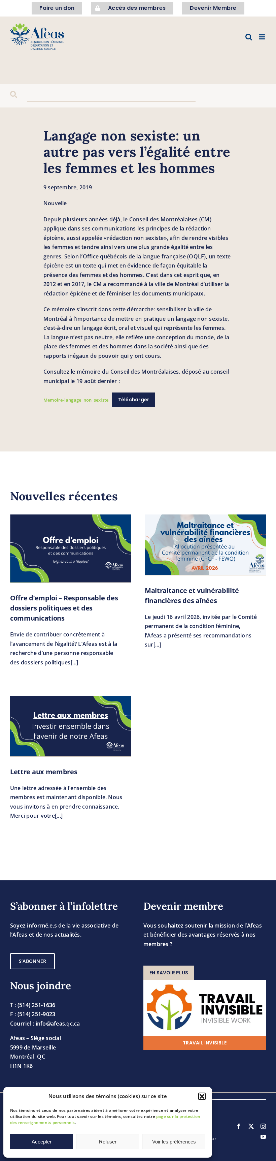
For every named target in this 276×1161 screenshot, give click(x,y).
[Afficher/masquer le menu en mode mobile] (262, 36)
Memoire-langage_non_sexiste (75, 400)
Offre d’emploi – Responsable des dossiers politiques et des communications (64, 608)
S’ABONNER (32, 961)
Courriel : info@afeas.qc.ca (45, 1023)
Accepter (41, 1141)
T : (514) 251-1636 (32, 1005)
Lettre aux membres (43, 771)
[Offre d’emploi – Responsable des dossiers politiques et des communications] (70, 548)
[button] (202, 1096)
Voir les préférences (174, 1141)
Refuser (107, 1141)
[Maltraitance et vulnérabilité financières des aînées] (205, 544)
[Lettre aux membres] (70, 726)
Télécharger (133, 399)
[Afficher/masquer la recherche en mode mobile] (248, 36)
